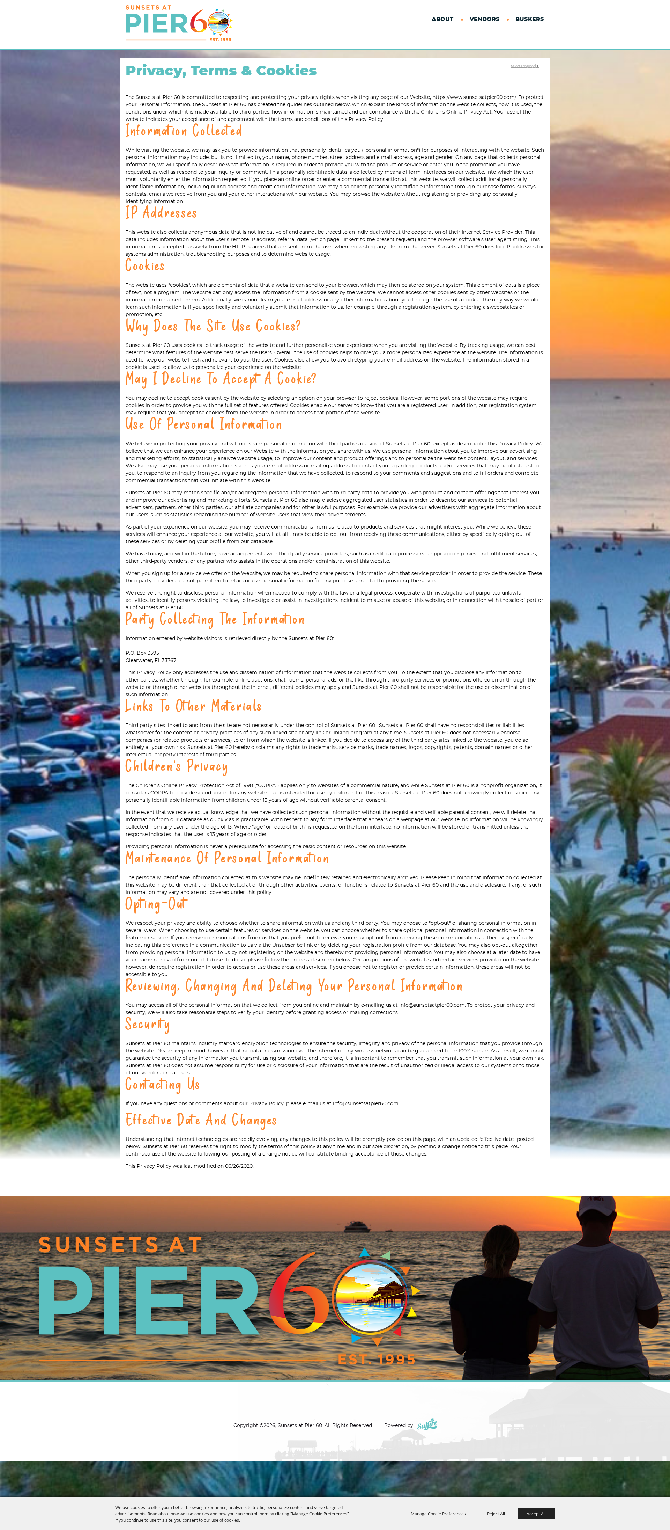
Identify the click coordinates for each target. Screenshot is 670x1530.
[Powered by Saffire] (427, 1425)
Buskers (529, 19)
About (443, 19)
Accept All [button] (536, 1513)
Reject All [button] (496, 1513)
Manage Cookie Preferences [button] (438, 1513)
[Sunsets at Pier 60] (179, 23)
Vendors (485, 19)
